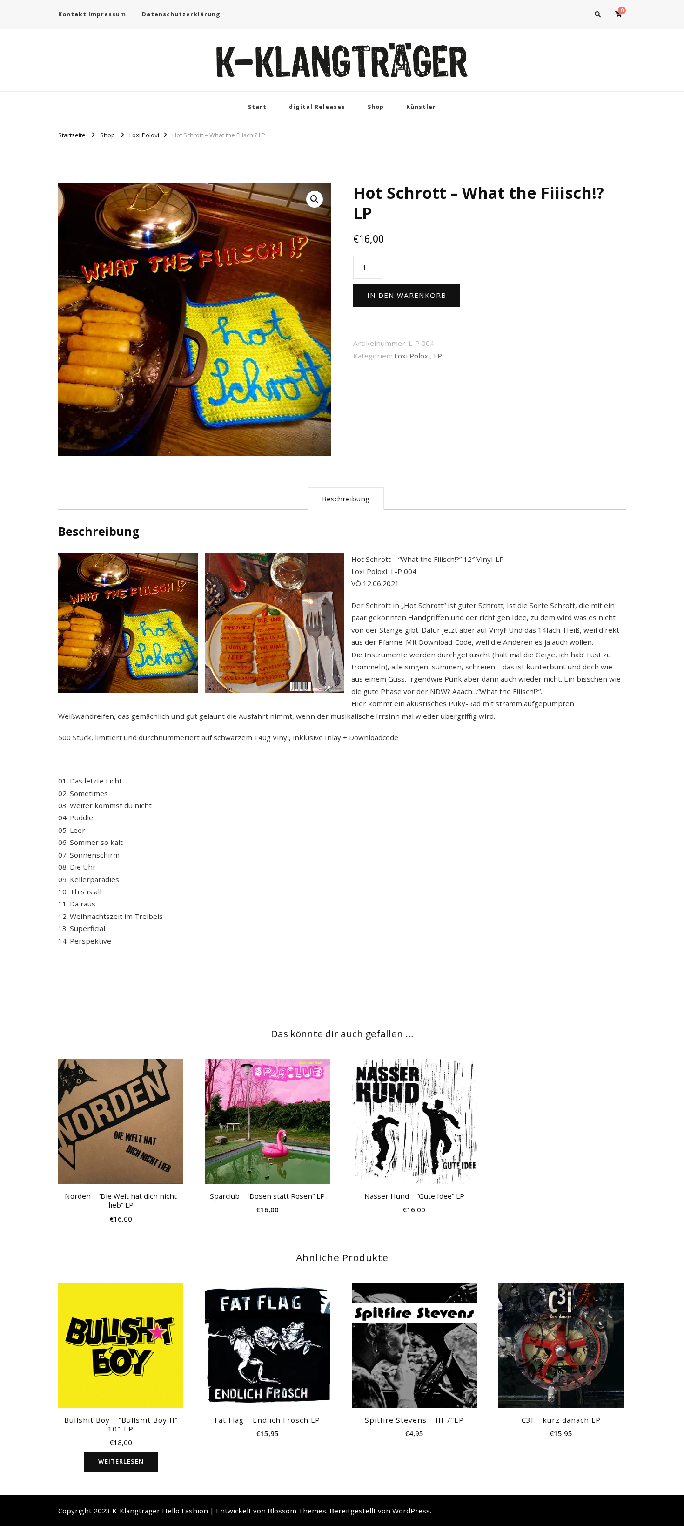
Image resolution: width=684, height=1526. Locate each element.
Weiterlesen (121, 1461)
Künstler (421, 107)
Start (257, 107)
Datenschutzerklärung (181, 14)
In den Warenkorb (406, 295)
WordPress (411, 1510)
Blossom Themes (297, 1510)
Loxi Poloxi (412, 355)
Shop (376, 107)
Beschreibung (345, 498)
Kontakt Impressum (92, 14)
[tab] (346, 498)
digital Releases (317, 107)
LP (438, 355)
